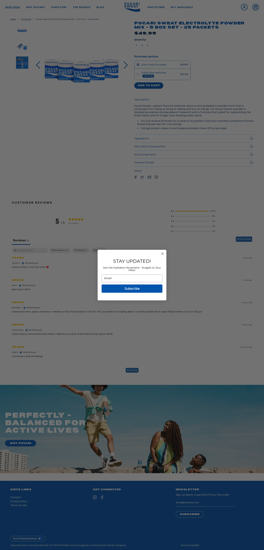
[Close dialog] (162, 253)
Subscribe (132, 288)
